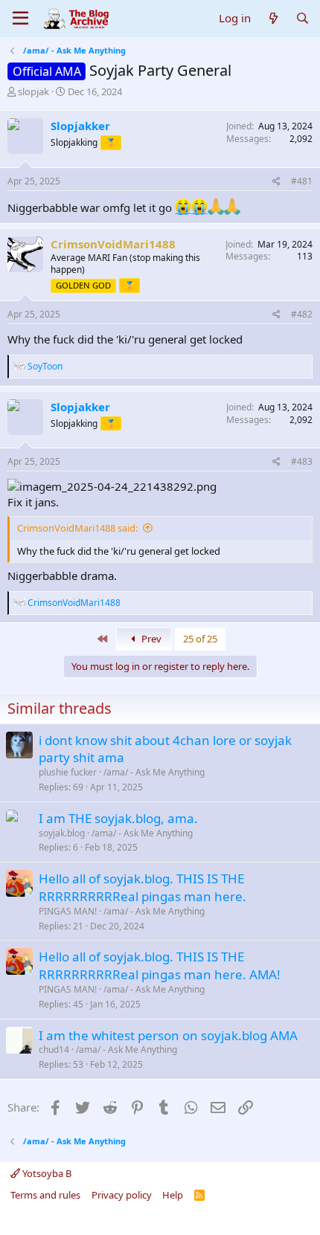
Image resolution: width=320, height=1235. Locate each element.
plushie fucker (68, 772)
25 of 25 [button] (200, 638)
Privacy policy (122, 1195)
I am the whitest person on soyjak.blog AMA (168, 1035)
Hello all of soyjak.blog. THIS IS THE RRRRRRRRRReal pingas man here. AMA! (160, 965)
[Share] (276, 181)
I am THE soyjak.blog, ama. (118, 818)
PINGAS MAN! (68, 911)
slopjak (33, 91)
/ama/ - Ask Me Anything (154, 772)
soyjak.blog (62, 833)
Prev (150, 638)
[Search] (302, 18)
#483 (302, 461)
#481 (302, 181)
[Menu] (20, 18)
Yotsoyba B (45, 1173)
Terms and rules (45, 1195)
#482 (302, 314)
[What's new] (272, 18)
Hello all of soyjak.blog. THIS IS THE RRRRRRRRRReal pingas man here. (142, 887)
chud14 (54, 1049)
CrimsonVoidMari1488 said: (77, 528)
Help (172, 1195)
